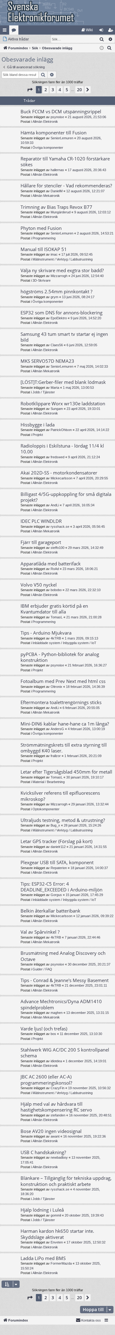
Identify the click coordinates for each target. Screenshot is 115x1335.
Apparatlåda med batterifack (51, 564)
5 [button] (67, 89)
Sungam (57, 409)
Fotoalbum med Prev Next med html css (63, 681)
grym (54, 297)
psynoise (57, 117)
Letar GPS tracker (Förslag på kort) (56, 841)
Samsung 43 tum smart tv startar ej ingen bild (64, 337)
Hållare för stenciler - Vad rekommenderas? (66, 185)
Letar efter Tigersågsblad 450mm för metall (66, 772)
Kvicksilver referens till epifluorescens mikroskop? (60, 796)
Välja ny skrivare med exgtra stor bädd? (62, 270)
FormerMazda (61, 1263)
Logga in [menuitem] (102, 31)
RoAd (55, 569)
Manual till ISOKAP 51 (44, 249)
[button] (29, 89)
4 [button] (60, 89)
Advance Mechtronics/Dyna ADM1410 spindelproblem (61, 1004)
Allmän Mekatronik (46, 195)
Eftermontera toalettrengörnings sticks (61, 702)
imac (54, 254)
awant (55, 1136)
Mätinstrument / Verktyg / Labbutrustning (63, 259)
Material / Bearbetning (49, 782)
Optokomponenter (46, 809)
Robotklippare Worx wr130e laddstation (63, 403)
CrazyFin (57, 1088)
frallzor (56, 756)
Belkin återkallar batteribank (50, 911)
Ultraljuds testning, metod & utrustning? (63, 820)
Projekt (38, 435)
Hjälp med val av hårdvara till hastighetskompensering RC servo (56, 1107)
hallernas (57, 170)
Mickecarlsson (61, 478)
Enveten (57, 1242)
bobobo (56, 590)
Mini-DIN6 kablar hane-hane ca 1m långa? (65, 724)
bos (53, 1034)
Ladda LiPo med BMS (43, 1258)
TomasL (57, 617)
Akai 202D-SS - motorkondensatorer (59, 473)
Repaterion (59, 868)
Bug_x (55, 825)
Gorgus (56, 895)
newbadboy (59, 1157)
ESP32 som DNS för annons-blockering (61, 312)
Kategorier (15, 31)
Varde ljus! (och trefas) (44, 1029)
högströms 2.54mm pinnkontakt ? (56, 291)
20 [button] (79, 89)
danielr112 (58, 847)
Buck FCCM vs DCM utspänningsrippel (61, 111)
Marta (55, 387)
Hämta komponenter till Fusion (53, 132)
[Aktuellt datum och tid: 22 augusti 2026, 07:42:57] (102, 48)
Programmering (44, 238)
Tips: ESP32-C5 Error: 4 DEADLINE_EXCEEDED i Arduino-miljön (61, 887)
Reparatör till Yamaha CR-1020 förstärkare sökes (65, 161)
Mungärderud (61, 212)
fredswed (57, 457)
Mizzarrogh (59, 276)
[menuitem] (87, 30)
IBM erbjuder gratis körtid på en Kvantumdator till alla (54, 609)
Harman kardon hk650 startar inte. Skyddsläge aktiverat (57, 1234)
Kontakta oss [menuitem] (91, 1320)
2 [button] (45, 89)
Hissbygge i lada (38, 425)
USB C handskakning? (43, 1152)
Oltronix (56, 686)
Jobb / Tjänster (44, 392)
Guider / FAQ (42, 969)
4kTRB (56, 638)
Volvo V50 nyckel (39, 585)
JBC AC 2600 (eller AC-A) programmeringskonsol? (46, 1080)
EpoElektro (59, 318)
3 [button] (53, 89)
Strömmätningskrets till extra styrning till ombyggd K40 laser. (64, 748)
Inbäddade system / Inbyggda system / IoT (64, 643)
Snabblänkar (5, 31)
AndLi (55, 505)
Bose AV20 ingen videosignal (51, 1131)
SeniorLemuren (62, 138)
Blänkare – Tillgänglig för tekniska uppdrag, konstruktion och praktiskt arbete (66, 1181)
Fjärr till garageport (41, 542)
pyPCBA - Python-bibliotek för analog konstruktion (60, 657)
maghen (57, 1012)
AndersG (57, 729)
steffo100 (57, 547)
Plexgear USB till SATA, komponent (57, 862)
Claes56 (57, 345)
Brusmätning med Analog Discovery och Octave (63, 956)
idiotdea (56, 1061)
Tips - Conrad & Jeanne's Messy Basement (65, 980)
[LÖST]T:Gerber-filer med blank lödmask (63, 382)
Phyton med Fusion (41, 228)
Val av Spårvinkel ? (40, 932)
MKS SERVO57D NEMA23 (47, 361)
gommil (56, 1215)
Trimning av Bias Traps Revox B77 (56, 207)
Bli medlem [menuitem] (111, 31)
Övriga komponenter (48, 147)
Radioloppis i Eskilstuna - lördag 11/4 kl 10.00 (62, 449)
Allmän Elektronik (45, 121)
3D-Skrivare (42, 280)
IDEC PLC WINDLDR (41, 521)
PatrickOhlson (61, 430)
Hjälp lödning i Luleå (42, 1210)
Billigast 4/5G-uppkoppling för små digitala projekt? (66, 497)
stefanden (58, 1115)
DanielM (57, 191)
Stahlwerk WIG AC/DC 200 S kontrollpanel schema (65, 1053)
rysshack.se (60, 526)
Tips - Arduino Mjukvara (46, 633)
